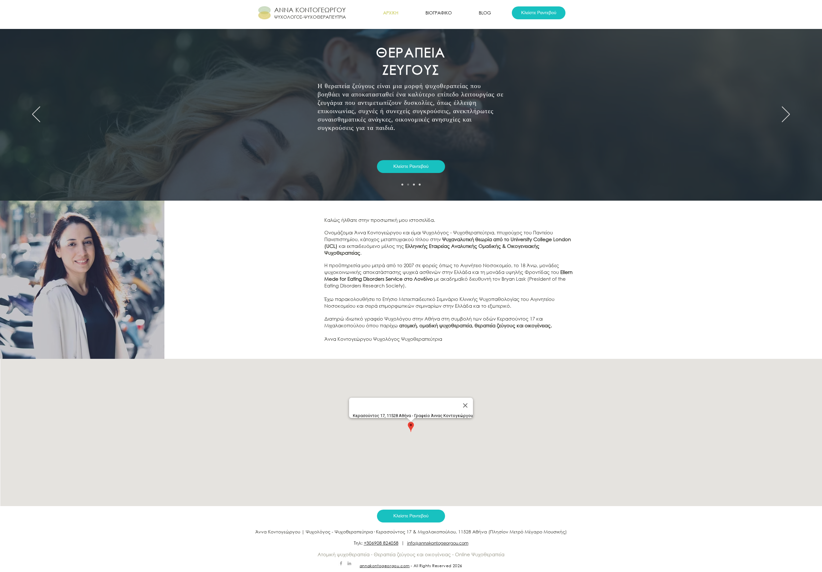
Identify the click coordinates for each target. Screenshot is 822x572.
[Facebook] (341, 563)
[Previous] (36, 114)
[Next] (786, 114)
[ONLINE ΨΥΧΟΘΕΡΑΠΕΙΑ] (414, 185)
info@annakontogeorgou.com (437, 543)
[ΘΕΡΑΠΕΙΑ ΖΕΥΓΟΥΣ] (408, 185)
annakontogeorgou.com (385, 565)
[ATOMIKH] (402, 185)
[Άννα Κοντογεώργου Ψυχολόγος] (349, 563)
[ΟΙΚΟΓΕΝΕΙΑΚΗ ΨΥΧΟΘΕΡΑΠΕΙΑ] (420, 185)
